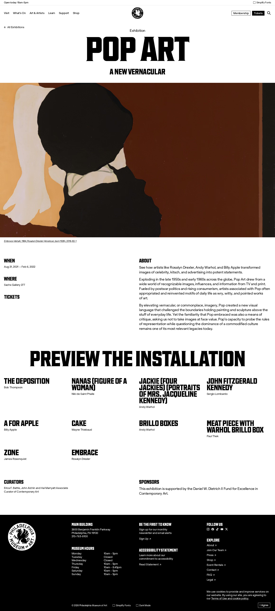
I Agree (264, 605)
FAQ (209, 575)
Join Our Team (215, 550)
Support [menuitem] (64, 13)
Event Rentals (215, 565)
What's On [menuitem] (19, 13)
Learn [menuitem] (51, 13)
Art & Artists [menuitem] (37, 13)
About (210, 545)
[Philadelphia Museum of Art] (137, 13)
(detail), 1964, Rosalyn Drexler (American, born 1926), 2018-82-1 (40, 241)
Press (210, 555)
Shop (76, 13)
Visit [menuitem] (6, 13)
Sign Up (143, 539)
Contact (211, 570)
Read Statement (149, 564)
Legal (210, 580)
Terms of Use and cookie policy (229, 598)
